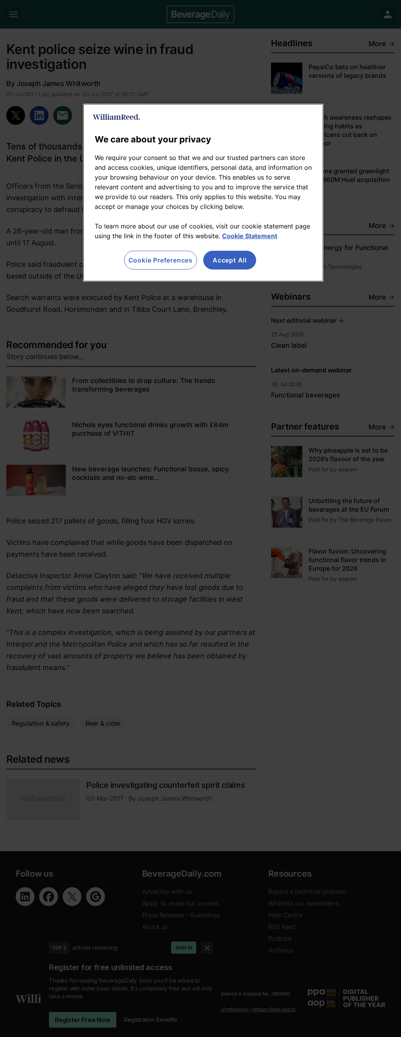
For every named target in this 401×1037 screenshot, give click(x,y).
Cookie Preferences (160, 260)
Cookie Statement (249, 236)
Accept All (230, 260)
